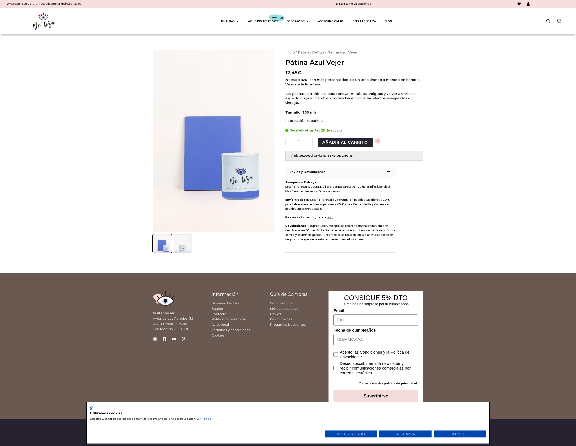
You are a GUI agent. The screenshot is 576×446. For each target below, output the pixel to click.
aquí (330, 217)
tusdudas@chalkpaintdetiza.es (60, 3)
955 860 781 (178, 329)
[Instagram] (155, 339)
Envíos (275, 314)
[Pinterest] (183, 339)
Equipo (217, 309)
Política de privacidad (229, 319)
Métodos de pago (284, 309)
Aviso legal (220, 325)
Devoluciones (281, 319)
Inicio (290, 52)
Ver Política (204, 418)
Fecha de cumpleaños (354, 330)
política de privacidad (400, 383)
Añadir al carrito (345, 142)
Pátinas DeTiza (311, 52)
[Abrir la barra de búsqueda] (548, 21)
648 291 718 (29, 3)
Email (338, 310)
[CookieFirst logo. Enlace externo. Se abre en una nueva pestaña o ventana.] (91, 408)
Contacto (219, 314)
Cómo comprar (282, 303)
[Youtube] (174, 339)
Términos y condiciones (231, 330)
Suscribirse (376, 395)
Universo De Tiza (225, 303)
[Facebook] (164, 339)
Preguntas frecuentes (288, 325)
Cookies (218, 335)
